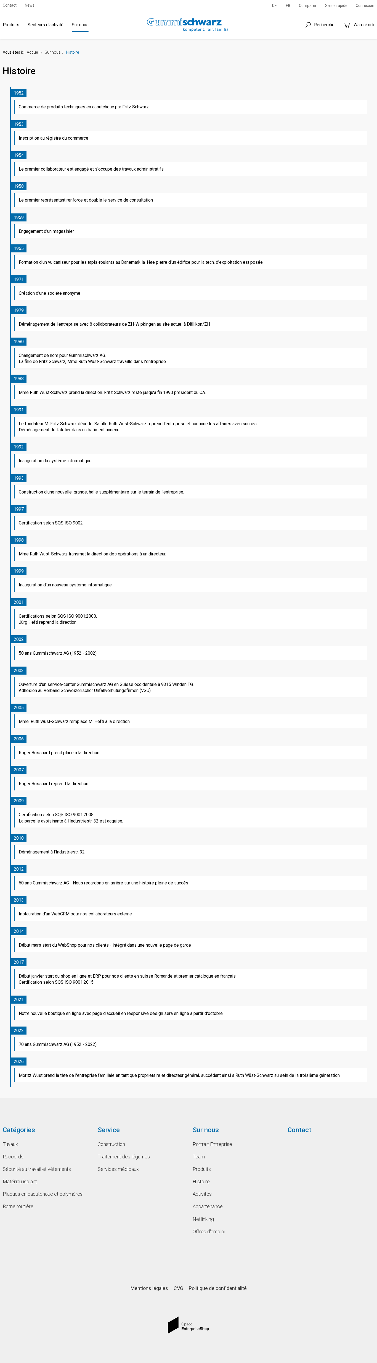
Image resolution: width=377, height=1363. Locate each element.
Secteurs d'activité (45, 24)
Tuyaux (10, 1144)
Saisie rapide (336, 5)
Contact (10, 5)
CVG (178, 1288)
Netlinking (203, 1219)
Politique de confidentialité (218, 1288)
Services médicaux (118, 1169)
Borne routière (18, 1206)
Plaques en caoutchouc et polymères (43, 1194)
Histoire (201, 1181)
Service (109, 1130)
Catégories (19, 1130)
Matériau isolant (20, 1181)
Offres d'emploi (209, 1231)
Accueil (33, 52)
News (29, 5)
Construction (111, 1144)
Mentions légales (149, 1288)
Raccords (13, 1157)
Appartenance (208, 1206)
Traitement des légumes (124, 1157)
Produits (11, 24)
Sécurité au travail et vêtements (37, 1169)
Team (199, 1157)
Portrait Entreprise (212, 1144)
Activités (202, 1194)
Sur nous (80, 24)
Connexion (365, 5)
